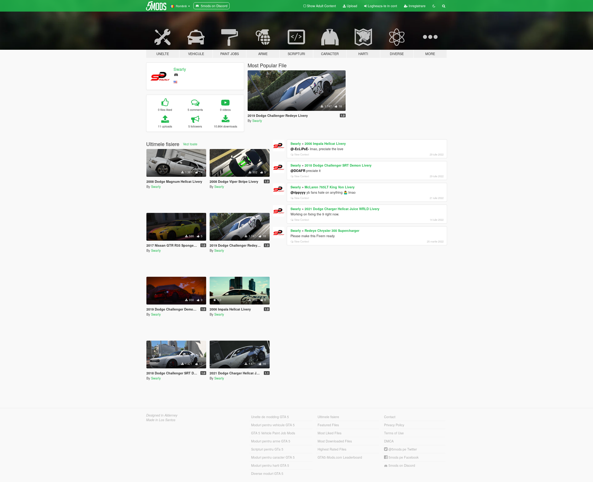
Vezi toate (190, 144)
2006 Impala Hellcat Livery (325, 143)
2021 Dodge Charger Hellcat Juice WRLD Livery (342, 208)
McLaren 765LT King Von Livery (330, 187)
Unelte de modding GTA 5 (270, 416)
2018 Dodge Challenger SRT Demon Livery (338, 165)
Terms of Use (394, 433)
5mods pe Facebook (403, 457)
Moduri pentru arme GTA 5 (270, 441)
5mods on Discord (401, 465)
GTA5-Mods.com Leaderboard (340, 457)
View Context (301, 154)
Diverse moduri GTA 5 (267, 473)
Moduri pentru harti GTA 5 (270, 465)
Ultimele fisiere (328, 416)
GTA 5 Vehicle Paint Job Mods (273, 433)
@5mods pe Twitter (402, 449)
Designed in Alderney (161, 415)
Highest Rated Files (332, 449)
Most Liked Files (329, 433)
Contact (389, 416)
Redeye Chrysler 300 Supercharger (332, 230)
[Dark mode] (434, 6)
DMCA (389, 441)
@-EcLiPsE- (299, 148)
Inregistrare (417, 5)
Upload (351, 5)
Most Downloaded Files (335, 441)
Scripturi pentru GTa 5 (267, 449)
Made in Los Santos (160, 419)
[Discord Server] (176, 74)
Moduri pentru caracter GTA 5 (273, 457)
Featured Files (328, 425)
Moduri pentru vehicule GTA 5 (273, 425)
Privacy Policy (394, 425)
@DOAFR (297, 170)
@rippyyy (298, 192)
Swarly (179, 69)
